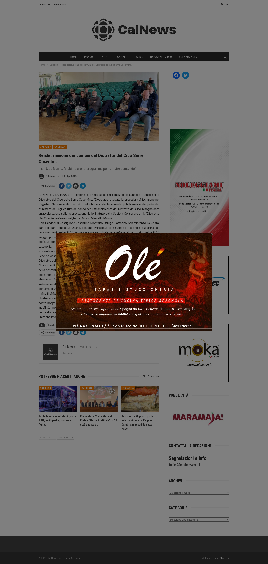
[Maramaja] (198, 418)
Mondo (88, 56)
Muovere (224, 557)
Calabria (45, 146)
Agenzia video (188, 56)
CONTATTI (44, 4)
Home (73, 56)
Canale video (163, 56)
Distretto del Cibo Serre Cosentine (63, 325)
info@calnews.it (184, 465)
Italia (104, 56)
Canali (121, 56)
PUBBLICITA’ (59, 4)
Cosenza (59, 146)
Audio (140, 56)
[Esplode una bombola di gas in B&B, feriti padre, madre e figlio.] (58, 399)
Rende (85, 325)
